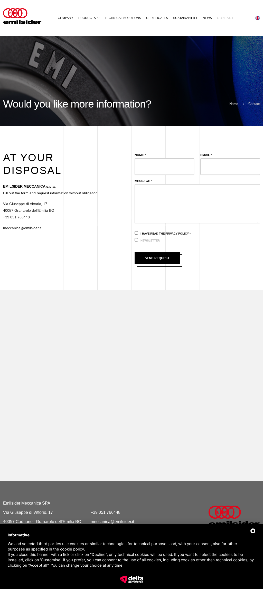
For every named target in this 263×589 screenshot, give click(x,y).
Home (233, 104)
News (207, 18)
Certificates (157, 18)
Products (87, 18)
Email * (206, 155)
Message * (143, 181)
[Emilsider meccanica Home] (234, 516)
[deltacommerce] (131, 579)
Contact (225, 18)
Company (65, 18)
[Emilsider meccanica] (22, 16)
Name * (140, 155)
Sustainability (185, 18)
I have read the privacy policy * (165, 233)
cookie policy (72, 549)
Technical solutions (123, 18)
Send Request (157, 258)
